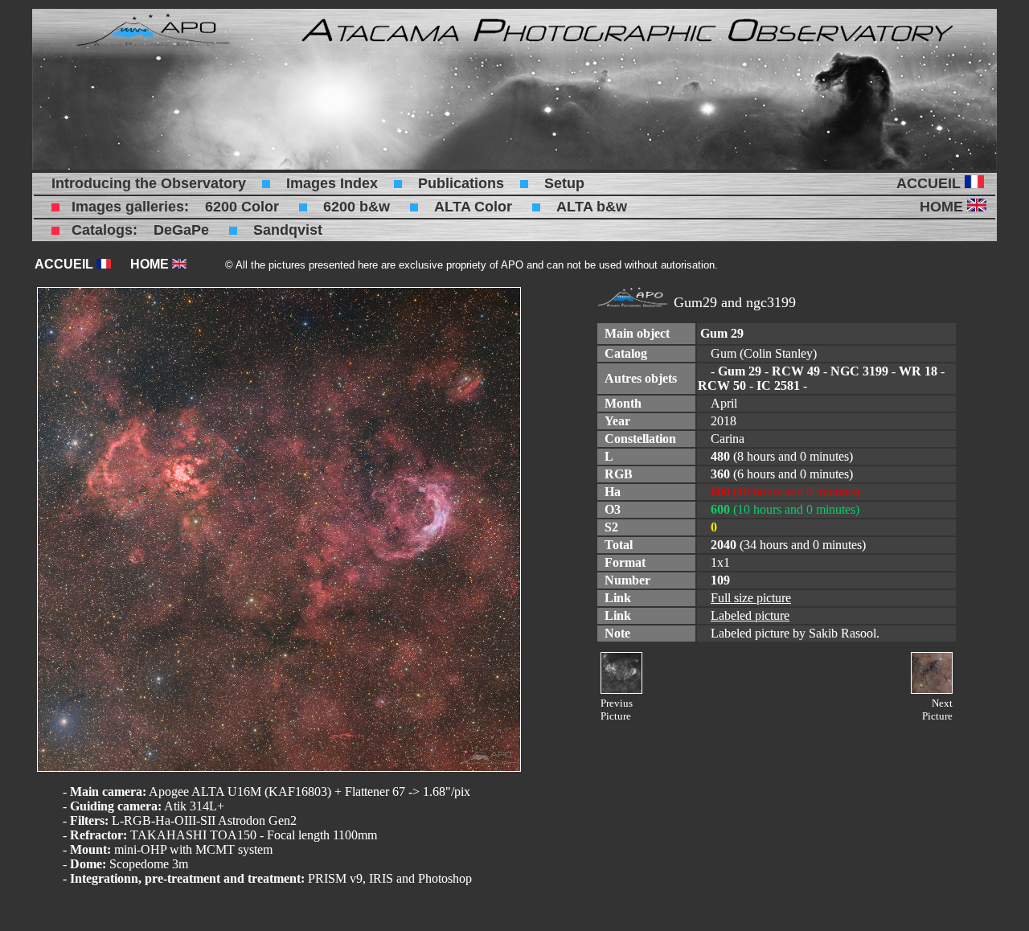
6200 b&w (356, 207)
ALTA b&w (591, 207)
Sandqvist (287, 230)
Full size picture (751, 598)
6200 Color (242, 207)
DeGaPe (181, 230)
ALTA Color (473, 207)
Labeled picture (750, 615)
